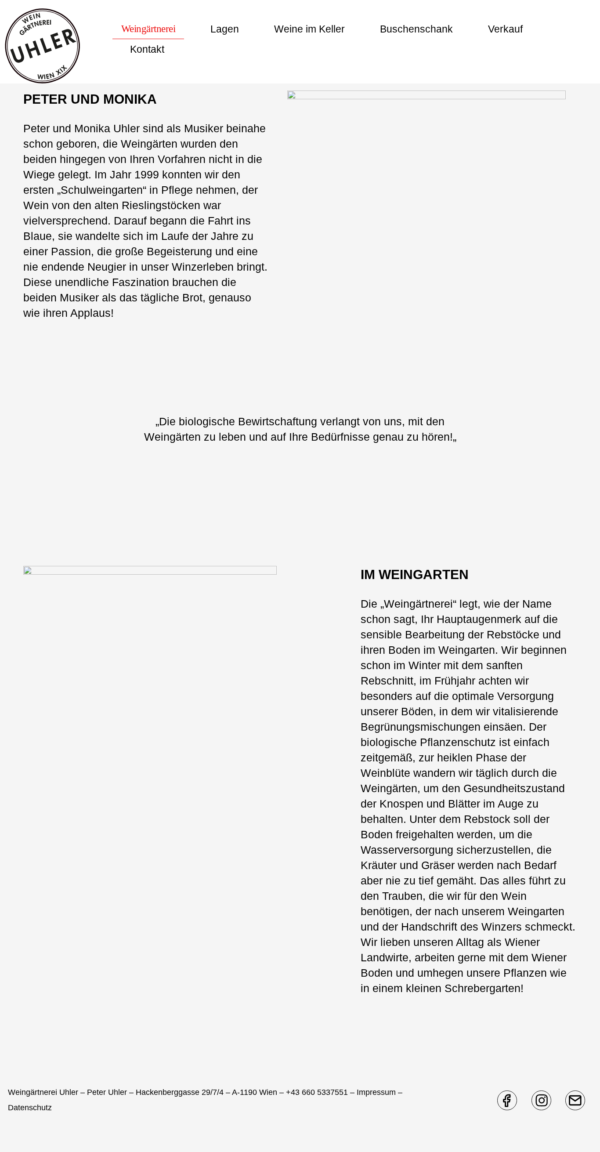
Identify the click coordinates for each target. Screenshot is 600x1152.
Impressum (376, 1092)
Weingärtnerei (148, 28)
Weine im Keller (309, 29)
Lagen (224, 29)
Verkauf (505, 29)
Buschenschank (416, 29)
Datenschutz (30, 1107)
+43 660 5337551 (317, 1092)
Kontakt (147, 49)
